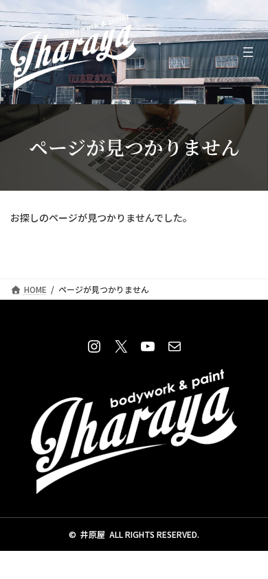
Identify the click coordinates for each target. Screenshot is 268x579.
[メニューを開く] (248, 52)
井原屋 (92, 534)
